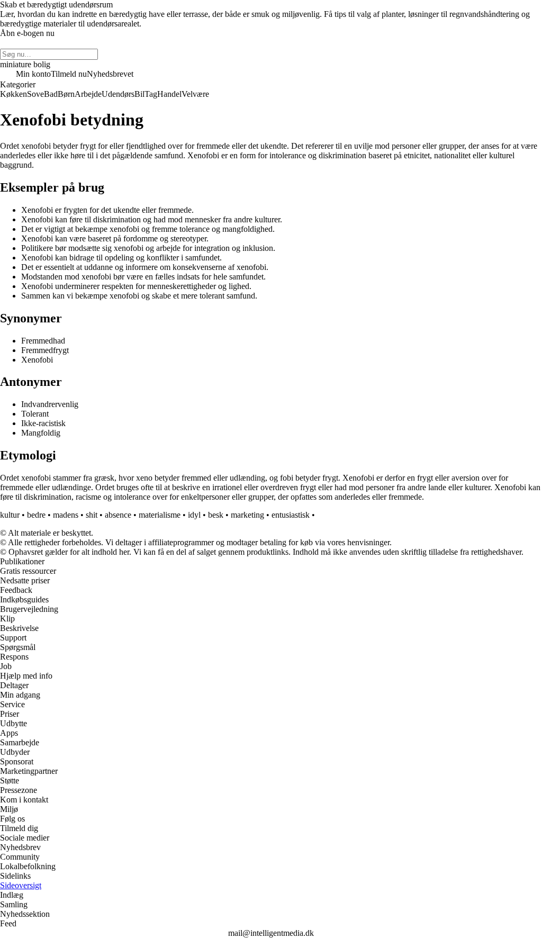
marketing (247, 514)
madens (65, 514)
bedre (36, 514)
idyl (194, 514)
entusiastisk (291, 514)
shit (91, 514)
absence (118, 514)
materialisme (159, 514)
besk (215, 514)
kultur (10, 514)
